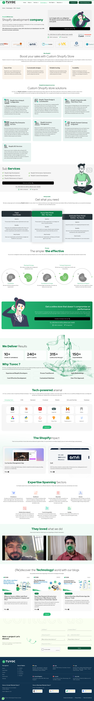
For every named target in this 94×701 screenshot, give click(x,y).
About (3, 668)
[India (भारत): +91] (68, 635)
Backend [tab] (32, 400)
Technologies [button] (43, 2)
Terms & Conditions (87, 697)
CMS (14, 8)
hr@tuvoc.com (8, 691)
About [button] (29, 2)
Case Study (4, 670)
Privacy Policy (78, 697)
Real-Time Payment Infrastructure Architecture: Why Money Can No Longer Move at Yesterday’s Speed (46, 598)
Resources (59, 2)
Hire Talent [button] (51, 2)
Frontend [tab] (45, 400)
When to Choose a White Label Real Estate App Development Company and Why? (16, 598)
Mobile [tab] (57, 400)
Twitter (20, 670)
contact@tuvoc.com (40, 687)
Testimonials (5, 676)
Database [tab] (86, 400)
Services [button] (35, 2)
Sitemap (4, 678)
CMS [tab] (21, 400)
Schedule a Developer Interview (61, 318)
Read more (47, 427)
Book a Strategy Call (85, 2)
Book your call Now (69, 28)
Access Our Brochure (68, 697)
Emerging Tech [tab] (9, 400)
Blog (3, 674)
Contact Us (73, 2)
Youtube (20, 675)
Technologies (9, 8)
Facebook (21, 673)
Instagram (21, 671)
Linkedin (20, 668)
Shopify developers (11, 106)
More (6, 472)
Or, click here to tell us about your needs (60, 34)
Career (3, 672)
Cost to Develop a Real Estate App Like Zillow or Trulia (77, 597)
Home (24, 2)
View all (47, 614)
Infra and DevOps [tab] (72, 400)
